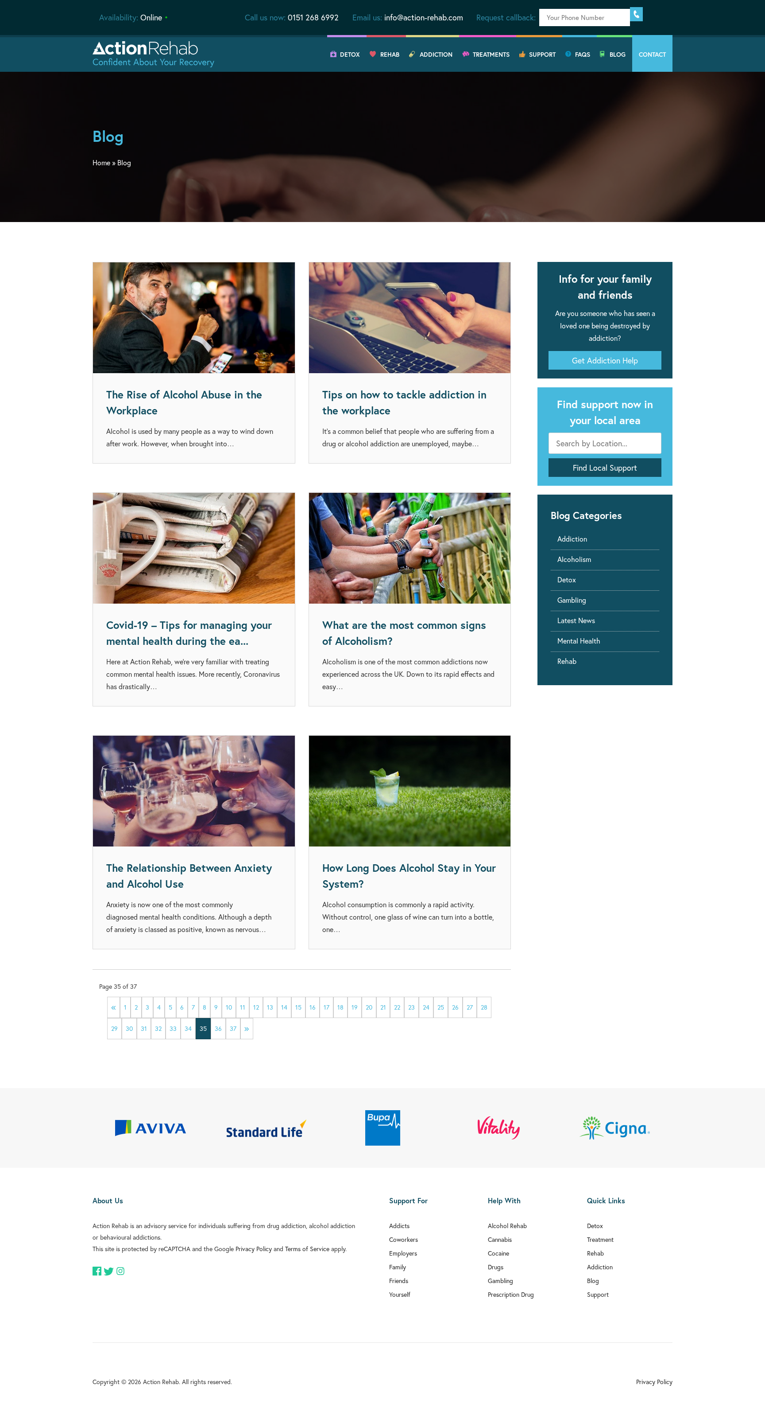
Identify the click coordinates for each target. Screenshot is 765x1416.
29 (114, 1028)
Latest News (576, 620)
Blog (618, 55)
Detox (350, 55)
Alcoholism (574, 559)
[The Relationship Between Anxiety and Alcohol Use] (194, 791)
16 (312, 1007)
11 (242, 1007)
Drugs (495, 1267)
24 (426, 1007)
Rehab (389, 55)
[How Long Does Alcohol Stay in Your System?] (410, 791)
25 (440, 1007)
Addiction (436, 55)
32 (158, 1028)
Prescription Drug (511, 1294)
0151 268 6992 (313, 17)
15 (298, 1007)
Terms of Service (307, 1248)
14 (284, 1007)
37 (233, 1028)
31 (144, 1028)
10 (229, 1007)
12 (256, 1007)
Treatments (491, 55)
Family (397, 1267)
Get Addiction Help (605, 360)
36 (218, 1028)
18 (340, 1007)
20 (369, 1007)
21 (383, 1007)
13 (270, 1007)
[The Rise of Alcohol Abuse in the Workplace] (194, 317)
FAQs (582, 55)
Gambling (571, 600)
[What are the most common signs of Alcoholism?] (410, 548)
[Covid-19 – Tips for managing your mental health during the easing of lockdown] (194, 548)
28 (484, 1007)
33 (173, 1028)
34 (188, 1028)
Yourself (399, 1294)
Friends (398, 1280)
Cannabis (500, 1239)
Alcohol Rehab (507, 1225)
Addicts (399, 1225)
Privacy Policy (254, 1248)
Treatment (600, 1239)
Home (101, 162)
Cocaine (498, 1253)
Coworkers (403, 1239)
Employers (403, 1253)
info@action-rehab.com (423, 17)
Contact (652, 55)
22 (397, 1007)
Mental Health (578, 640)
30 (129, 1028)
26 (455, 1007)
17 (326, 1007)
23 (411, 1007)
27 (470, 1007)
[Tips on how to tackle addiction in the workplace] (410, 317)
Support (542, 55)
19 (355, 1007)
